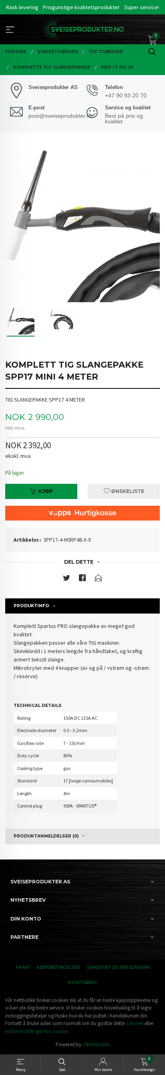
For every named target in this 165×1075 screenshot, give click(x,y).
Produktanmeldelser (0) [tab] (46, 836)
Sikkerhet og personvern (118, 967)
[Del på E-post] (98, 579)
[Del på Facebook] (82, 579)
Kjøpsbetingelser (58, 967)
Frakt (23, 967)
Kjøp (45, 491)
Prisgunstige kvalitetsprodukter (81, 7)
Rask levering (22, 7)
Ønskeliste (127, 491)
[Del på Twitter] (66, 579)
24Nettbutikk (95, 1044)
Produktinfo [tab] (31, 605)
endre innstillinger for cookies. (37, 1031)
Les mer (135, 1023)
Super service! (141, 7)
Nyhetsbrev (82, 982)
